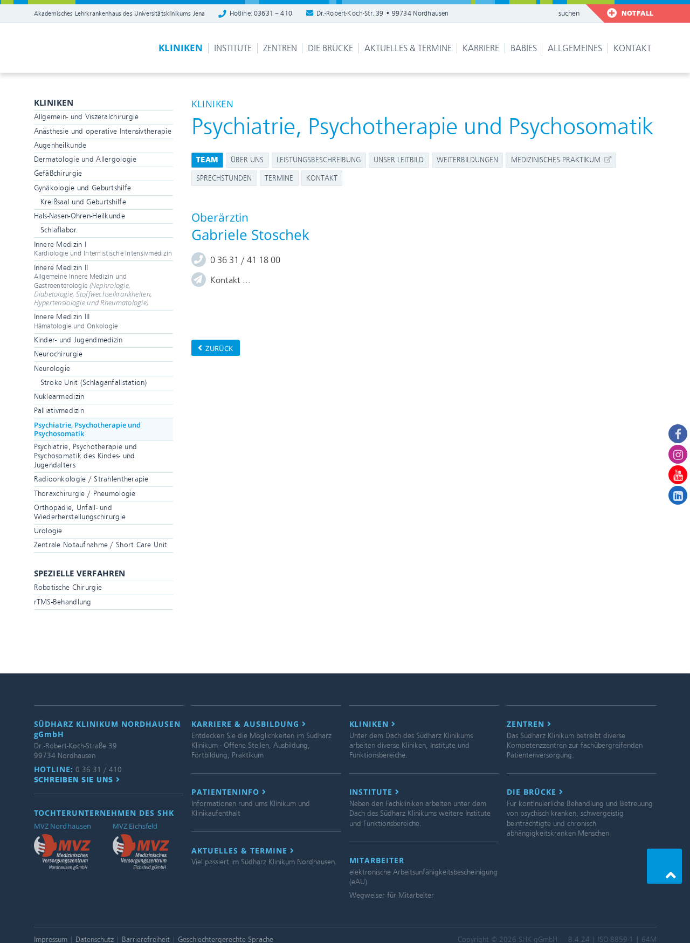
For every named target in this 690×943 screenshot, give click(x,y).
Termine (279, 178)
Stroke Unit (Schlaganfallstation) (93, 382)
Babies (523, 48)
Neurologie (52, 368)
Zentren (280, 48)
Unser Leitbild (399, 160)
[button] (664, 866)
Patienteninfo (226, 792)
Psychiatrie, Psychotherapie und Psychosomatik (87, 429)
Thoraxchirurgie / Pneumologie (85, 494)
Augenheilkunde (60, 145)
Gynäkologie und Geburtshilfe (83, 188)
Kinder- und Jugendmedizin (78, 340)
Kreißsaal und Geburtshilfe (83, 202)
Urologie (48, 531)
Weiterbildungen (467, 160)
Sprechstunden (224, 178)
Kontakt (632, 48)
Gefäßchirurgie (58, 173)
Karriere (481, 48)
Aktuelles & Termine (408, 48)
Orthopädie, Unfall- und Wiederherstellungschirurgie (80, 512)
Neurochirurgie (58, 354)
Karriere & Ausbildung (246, 724)
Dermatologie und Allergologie (85, 159)
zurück (218, 348)
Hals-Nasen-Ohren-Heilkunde (79, 216)
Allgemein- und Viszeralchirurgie (86, 117)
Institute (233, 48)
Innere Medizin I (103, 249)
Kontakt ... (230, 280)
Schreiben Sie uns (75, 779)
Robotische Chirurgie (68, 587)
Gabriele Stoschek (250, 234)
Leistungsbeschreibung (319, 160)
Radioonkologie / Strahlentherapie (91, 479)
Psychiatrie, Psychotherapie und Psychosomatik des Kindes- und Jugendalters (85, 456)
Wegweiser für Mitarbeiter (391, 895)
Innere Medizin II (93, 285)
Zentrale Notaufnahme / (101, 545)
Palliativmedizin (59, 411)
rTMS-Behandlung (63, 602)
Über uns (247, 160)
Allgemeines (575, 48)
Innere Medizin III (76, 321)
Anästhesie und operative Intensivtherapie (103, 131)
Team (207, 159)
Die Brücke (330, 48)
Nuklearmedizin (59, 397)
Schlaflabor (58, 230)
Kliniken (180, 48)
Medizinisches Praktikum (557, 160)
